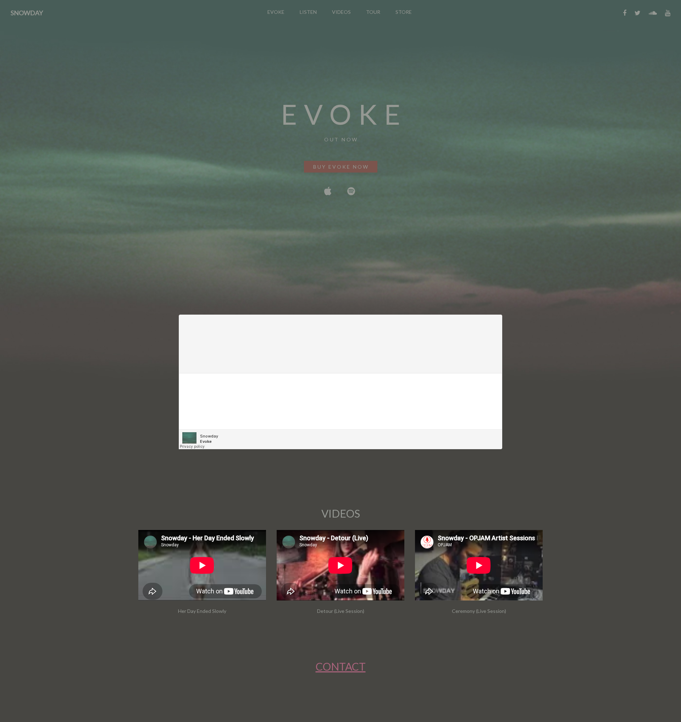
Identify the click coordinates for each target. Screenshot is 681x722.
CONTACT (341, 666)
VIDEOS (341, 12)
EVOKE (275, 12)
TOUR (373, 12)
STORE (403, 12)
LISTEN (308, 12)
